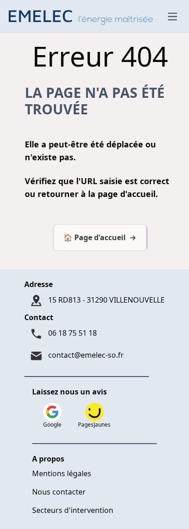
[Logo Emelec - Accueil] (83, 16)
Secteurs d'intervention (72, 510)
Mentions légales (61, 473)
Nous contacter (59, 492)
